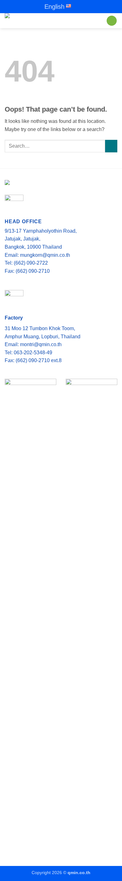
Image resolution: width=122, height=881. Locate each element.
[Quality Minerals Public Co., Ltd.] (52, 20)
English (54, 6)
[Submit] (111, 146)
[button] (112, 21)
